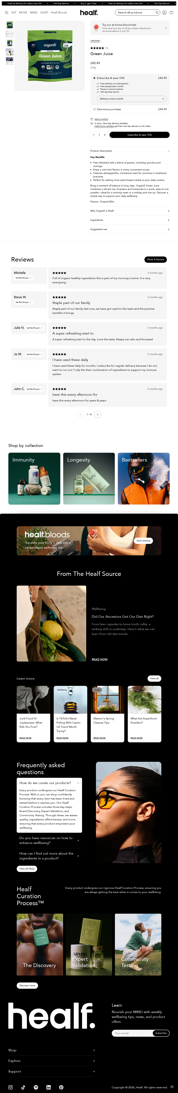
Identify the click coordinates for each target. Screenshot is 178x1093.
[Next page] (97, 414)
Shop (12, 1050)
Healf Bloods (59, 12)
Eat (13, 12)
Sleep (44, 12)
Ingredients (96, 220)
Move (23, 12)
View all (154, 678)
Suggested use (98, 229)
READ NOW (100, 659)
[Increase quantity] (105, 135)
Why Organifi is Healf (102, 211)
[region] (50, 56)
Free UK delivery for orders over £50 (117, 3)
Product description (101, 151)
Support (14, 1071)
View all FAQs (26, 868)
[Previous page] (80, 414)
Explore (14, 1060)
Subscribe (161, 1033)
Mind (34, 12)
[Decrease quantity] (93, 135)
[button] (130, 48)
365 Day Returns (53, 3)
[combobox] (132, 99)
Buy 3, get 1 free (80, 3)
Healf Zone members (104, 126)
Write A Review (155, 259)
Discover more (27, 985)
